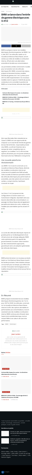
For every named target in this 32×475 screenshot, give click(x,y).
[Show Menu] (2, 2)
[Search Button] (30, 2)
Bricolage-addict (5, 453)
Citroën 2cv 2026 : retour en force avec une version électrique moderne (20, 432)
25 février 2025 (14, 399)
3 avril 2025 (13, 376)
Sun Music (15, 455)
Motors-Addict (5, 451)
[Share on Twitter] (16, 46)
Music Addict (22, 455)
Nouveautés (15, 6)
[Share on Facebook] (6, 46)
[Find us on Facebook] (1, 468)
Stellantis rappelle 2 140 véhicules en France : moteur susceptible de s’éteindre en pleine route (20, 440)
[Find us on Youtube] (4, 468)
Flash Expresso (6, 455)
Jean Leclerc (15, 24)
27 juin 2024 (24, 24)
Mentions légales (6, 457)
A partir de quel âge (24, 453)
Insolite (25, 6)
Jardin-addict (15, 453)
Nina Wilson (6, 376)
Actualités (4, 6)
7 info (28, 455)
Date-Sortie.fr (22, 451)
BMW (6, 324)
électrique (13, 324)
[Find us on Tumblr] (6, 468)
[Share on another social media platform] (26, 46)
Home (2, 11)
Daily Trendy (14, 451)
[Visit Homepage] (16, 2)
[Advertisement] (16, 110)
